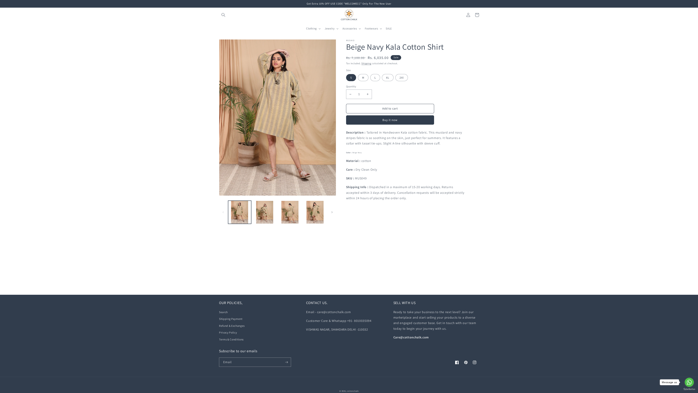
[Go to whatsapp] (689, 382)
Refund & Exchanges (232, 326)
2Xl (402, 77)
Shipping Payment (230, 319)
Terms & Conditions (231, 339)
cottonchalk (352, 391)
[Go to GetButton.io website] (689, 389)
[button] (223, 15)
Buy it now (390, 120)
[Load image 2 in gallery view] (264, 212)
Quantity (351, 86)
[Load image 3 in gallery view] (289, 212)
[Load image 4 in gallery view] (314, 212)
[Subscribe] (286, 362)
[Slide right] (332, 212)
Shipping (366, 63)
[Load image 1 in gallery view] (239, 212)
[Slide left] (223, 212)
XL (387, 77)
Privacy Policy (228, 332)
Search (223, 312)
